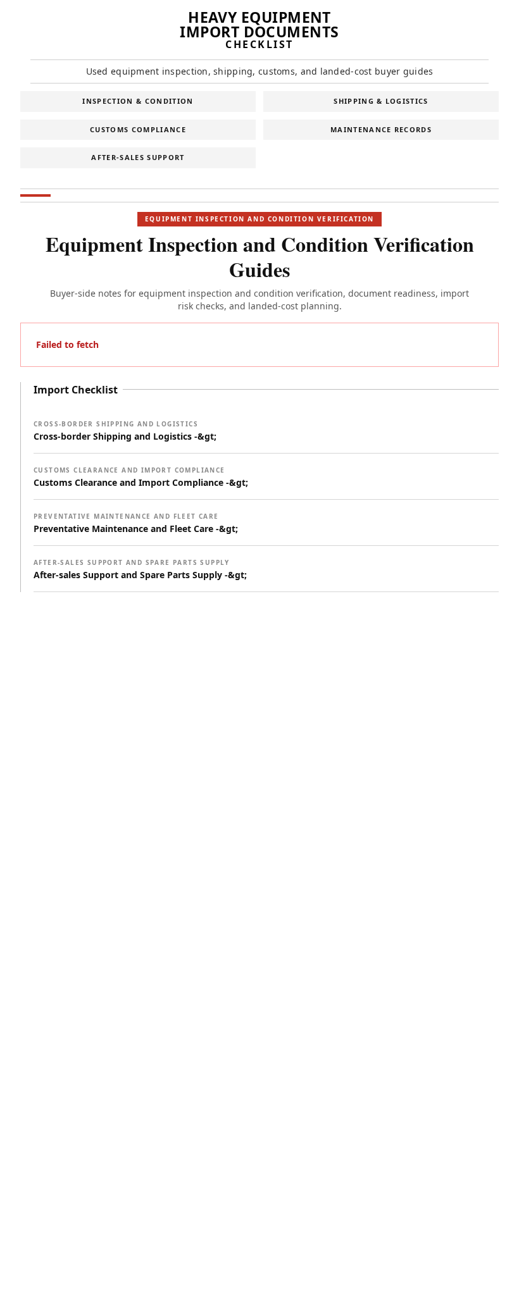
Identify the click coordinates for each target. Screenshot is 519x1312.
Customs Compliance (138, 129)
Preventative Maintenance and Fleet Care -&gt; (136, 523)
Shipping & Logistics (381, 101)
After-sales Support (137, 157)
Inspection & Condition (137, 101)
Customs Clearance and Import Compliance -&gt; (141, 477)
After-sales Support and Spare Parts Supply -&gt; (140, 569)
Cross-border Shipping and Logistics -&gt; (125, 430)
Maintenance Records (381, 129)
